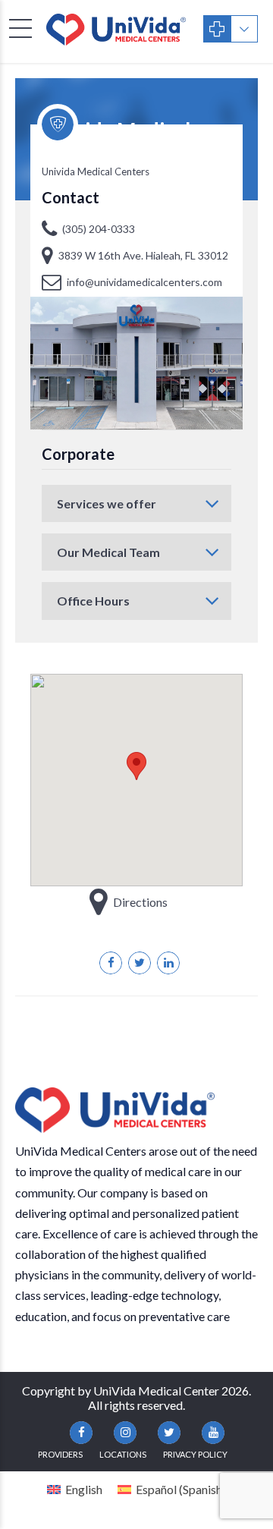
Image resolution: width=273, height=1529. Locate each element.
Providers (60, 1454)
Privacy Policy (195, 1454)
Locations (122, 1454)
